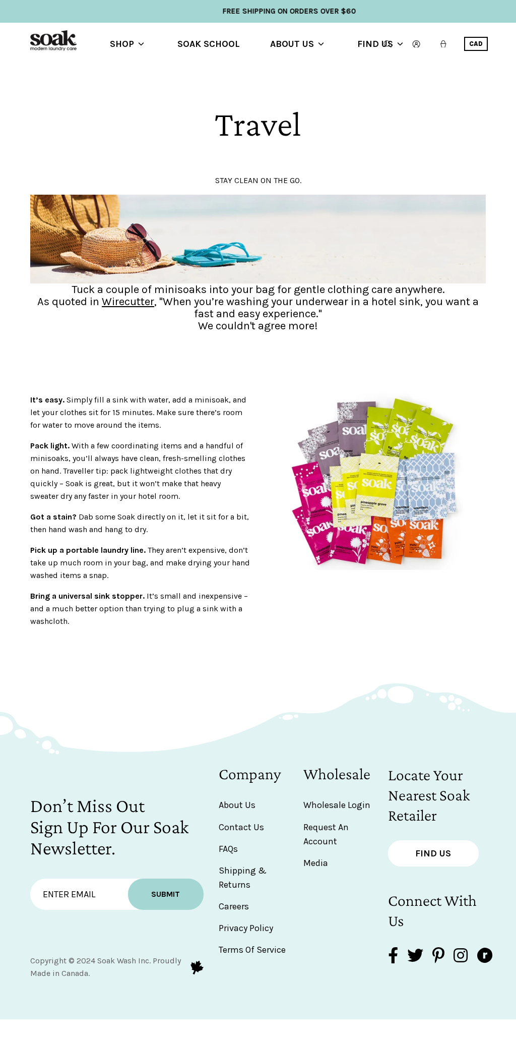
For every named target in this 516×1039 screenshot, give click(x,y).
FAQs (228, 848)
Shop (122, 43)
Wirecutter (128, 301)
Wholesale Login (336, 805)
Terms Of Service (252, 949)
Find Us (375, 43)
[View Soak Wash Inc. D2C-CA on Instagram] (461, 956)
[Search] (387, 44)
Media (315, 863)
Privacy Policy (246, 928)
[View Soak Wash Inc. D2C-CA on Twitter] (415, 956)
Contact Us (241, 827)
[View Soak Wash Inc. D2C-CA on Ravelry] (485, 956)
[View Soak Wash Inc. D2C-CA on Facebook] (393, 956)
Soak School (208, 43)
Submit (165, 894)
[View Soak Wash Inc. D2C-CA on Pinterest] (438, 956)
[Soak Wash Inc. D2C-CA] (70, 43)
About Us (292, 43)
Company (250, 774)
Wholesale (336, 774)
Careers (234, 906)
